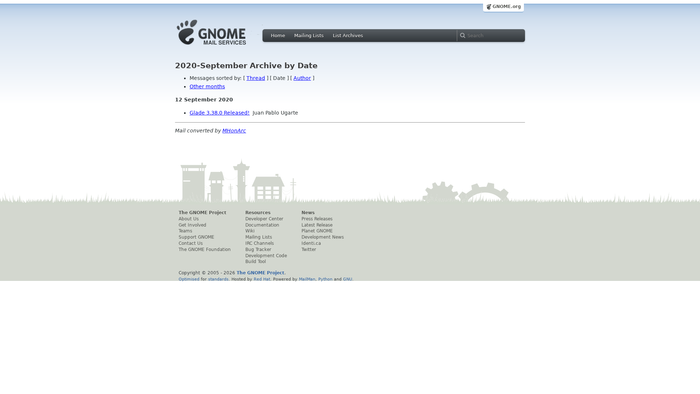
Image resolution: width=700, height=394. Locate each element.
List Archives (348, 35)
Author (302, 78)
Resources (258, 212)
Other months (207, 86)
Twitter (309, 249)
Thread (255, 78)
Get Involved (192, 225)
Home (278, 35)
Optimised (189, 279)
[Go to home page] (222, 47)
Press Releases (317, 218)
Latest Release (317, 225)
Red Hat (262, 279)
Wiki (249, 230)
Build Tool (255, 261)
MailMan (307, 279)
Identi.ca (311, 243)
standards (218, 279)
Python (325, 279)
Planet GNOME (317, 230)
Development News (323, 237)
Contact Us (191, 243)
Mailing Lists (309, 35)
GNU (347, 279)
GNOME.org (507, 6)
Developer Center (264, 218)
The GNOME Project (202, 212)
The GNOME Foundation (205, 249)
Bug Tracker (258, 249)
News (308, 212)
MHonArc (234, 131)
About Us (189, 218)
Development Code (266, 255)
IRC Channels (259, 243)
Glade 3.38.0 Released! (220, 113)
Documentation (262, 225)
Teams (185, 230)
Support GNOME (196, 237)
